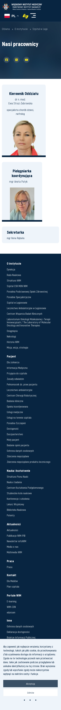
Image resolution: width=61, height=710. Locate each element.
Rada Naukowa (14, 274)
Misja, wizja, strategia (17, 347)
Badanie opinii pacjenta (18, 445)
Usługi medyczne (15, 412)
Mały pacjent (13, 439)
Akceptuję (30, 683)
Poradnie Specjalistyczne (19, 297)
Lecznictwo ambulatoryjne (19, 389)
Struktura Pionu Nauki (17, 476)
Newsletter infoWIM (16, 541)
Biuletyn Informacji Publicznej (21, 637)
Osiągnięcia (12, 330)
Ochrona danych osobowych (20, 450)
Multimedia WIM (14, 552)
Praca (9, 567)
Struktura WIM (14, 280)
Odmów (30, 692)
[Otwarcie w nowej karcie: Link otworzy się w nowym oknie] (25, 16)
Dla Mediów (12, 581)
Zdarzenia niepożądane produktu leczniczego (28, 461)
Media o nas (12, 546)
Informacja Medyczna (17, 367)
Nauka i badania (14, 482)
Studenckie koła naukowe (19, 493)
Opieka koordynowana (17, 406)
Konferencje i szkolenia (18, 498)
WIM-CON (11, 606)
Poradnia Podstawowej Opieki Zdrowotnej (27, 291)
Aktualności (12, 530)
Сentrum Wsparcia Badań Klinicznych (24, 313)
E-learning (11, 601)
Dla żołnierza (13, 362)
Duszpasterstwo (15, 434)
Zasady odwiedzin (15, 378)
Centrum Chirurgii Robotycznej (21, 395)
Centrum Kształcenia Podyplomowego (25, 487)
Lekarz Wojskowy (15, 504)
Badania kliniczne (15, 400)
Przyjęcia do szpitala (17, 373)
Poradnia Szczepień (16, 423)
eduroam (11, 612)
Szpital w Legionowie (17, 302)
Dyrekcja (11, 269)
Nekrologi (11, 336)
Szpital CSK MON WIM (17, 286)
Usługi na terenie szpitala (19, 417)
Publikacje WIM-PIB (16, 535)
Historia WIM (13, 341)
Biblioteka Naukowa (16, 509)
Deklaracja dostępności (18, 631)
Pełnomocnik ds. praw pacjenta (22, 384)
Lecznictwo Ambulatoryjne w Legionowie (26, 308)
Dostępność (13, 428)
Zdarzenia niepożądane (18, 456)
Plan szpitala (13, 586)
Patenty (10, 515)
